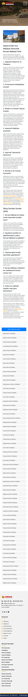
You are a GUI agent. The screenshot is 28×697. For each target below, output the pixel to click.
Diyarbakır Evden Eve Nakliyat (10, 498)
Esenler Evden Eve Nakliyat (9, 549)
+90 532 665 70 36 (17, 601)
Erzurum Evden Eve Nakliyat (9, 515)
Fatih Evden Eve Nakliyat (9, 561)
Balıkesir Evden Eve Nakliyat (9, 523)
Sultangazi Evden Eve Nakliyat (10, 452)
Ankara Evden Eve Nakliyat (9, 477)
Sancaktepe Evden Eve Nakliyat (10, 506)
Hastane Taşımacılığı (7, 676)
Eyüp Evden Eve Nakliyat (8, 363)
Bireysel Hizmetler (7, 626)
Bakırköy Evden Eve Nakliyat (9, 570)
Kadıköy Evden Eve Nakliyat (9, 426)
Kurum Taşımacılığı (6, 683)
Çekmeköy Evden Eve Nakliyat (10, 578)
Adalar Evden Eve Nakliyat (9, 405)
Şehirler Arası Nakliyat (7, 659)
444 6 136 (6, 601)
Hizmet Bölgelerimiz (8, 631)
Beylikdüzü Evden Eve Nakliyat (10, 409)
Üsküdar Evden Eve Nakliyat (10, 196)
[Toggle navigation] (25, 3)
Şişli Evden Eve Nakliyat (8, 354)
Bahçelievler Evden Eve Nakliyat (10, 464)
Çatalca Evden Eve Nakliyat (9, 468)
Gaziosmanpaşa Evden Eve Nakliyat (11, 418)
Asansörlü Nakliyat (6, 655)
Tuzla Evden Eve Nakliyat (9, 553)
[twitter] (4, 612)
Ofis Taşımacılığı (6, 657)
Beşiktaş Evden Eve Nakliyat (9, 422)
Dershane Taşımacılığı (7, 681)
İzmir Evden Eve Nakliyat (9, 397)
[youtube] (8, 612)
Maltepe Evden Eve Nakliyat (9, 583)
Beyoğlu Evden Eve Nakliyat (9, 443)
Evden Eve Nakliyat (6, 652)
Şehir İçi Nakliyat (6, 662)
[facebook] (2, 612)
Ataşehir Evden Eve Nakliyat (9, 392)
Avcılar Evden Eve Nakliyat (9, 430)
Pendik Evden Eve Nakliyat (9, 439)
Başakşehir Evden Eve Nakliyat (10, 401)
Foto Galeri (6, 635)
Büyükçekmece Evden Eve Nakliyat (11, 481)
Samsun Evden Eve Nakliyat (9, 371)
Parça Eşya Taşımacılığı (7, 664)
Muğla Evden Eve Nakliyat (9, 333)
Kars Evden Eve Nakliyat (8, 447)
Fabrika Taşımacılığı (6, 673)
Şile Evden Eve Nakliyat (8, 375)
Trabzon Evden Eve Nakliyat (9, 528)
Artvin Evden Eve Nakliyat (9, 388)
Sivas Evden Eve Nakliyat (9, 540)
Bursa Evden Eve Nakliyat (9, 460)
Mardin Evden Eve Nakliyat (9, 473)
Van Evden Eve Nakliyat (8, 435)
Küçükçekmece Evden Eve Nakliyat (11, 384)
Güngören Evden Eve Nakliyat (10, 502)
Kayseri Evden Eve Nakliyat (9, 350)
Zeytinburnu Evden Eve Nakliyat (10, 511)
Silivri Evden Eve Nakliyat (9, 367)
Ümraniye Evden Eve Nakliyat (10, 456)
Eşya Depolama (5, 667)
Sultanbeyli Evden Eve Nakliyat (10, 485)
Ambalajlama (5, 650)
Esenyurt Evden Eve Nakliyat (9, 342)
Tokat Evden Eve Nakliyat (9, 536)
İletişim (5, 638)
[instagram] (6, 612)
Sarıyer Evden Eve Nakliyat (9, 359)
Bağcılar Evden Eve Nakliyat (9, 337)
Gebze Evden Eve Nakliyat (9, 519)
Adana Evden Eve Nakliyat (9, 380)
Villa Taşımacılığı (6, 648)
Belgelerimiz (6, 623)
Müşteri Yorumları (7, 633)
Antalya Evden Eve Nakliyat (9, 532)
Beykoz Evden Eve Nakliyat (9, 490)
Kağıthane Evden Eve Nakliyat (10, 494)
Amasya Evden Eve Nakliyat (9, 545)
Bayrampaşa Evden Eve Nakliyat (10, 566)
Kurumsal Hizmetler (8, 628)
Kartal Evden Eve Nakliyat (9, 413)
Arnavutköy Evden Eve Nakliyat (10, 346)
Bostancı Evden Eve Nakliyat (10, 557)
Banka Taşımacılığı (6, 685)
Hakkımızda (6, 621)
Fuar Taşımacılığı (6, 678)
